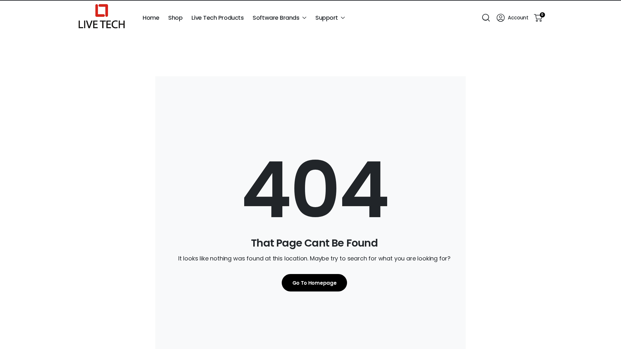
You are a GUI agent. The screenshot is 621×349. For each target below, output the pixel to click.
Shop (175, 18)
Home (151, 18)
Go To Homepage (314, 283)
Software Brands (276, 18)
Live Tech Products (217, 18)
